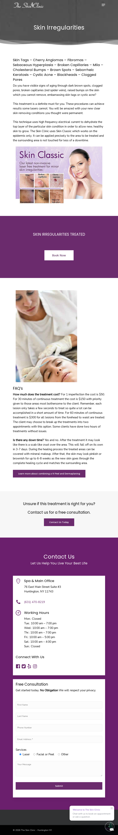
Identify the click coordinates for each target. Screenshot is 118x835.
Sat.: (27, 642)
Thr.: (27, 633)
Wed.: (28, 628)
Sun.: (27, 646)
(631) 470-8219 (34, 602)
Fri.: (26, 637)
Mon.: (27, 619)
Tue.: (27, 623)
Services (21, 750)
